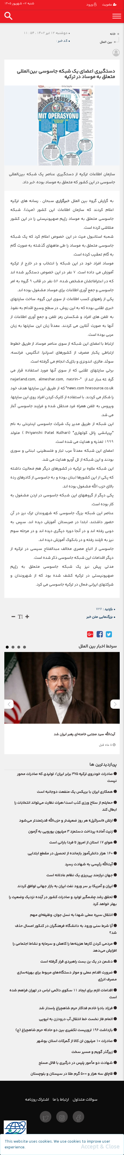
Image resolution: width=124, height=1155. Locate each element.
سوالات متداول (85, 1099)
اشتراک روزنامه (37, 1099)
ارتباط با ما (61, 1099)
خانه (113, 34)
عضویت (107, 4)
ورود (90, 4)
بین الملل (106, 42)
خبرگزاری (61, 201)
